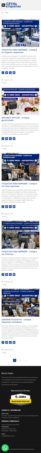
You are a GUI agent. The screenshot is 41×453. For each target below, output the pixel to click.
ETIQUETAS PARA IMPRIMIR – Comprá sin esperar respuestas (19, 51)
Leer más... (4, 82)
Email (14, 72)
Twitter (6, 72)
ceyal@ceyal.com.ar (8, 436)
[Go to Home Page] (2, 13)
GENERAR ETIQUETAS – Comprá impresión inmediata (16, 320)
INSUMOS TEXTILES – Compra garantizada (15, 119)
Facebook (3, 72)
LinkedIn (10, 72)
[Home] (13, 5)
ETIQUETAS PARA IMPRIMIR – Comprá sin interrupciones (19, 184)
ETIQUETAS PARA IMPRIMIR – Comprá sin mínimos (19, 252)
